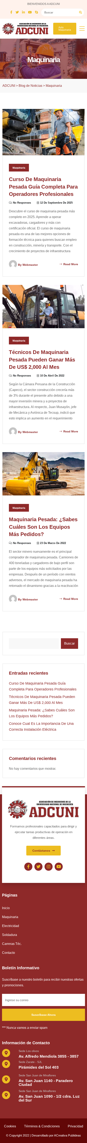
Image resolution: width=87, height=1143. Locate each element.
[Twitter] (38, 867)
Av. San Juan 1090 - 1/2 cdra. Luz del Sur (49, 1098)
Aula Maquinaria (64, 28)
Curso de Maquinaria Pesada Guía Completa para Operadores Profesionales (43, 186)
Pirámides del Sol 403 (39, 1067)
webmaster (30, 264)
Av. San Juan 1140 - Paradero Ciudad (46, 1083)
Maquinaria (19, 167)
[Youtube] (59, 867)
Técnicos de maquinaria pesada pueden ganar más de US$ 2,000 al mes (42, 359)
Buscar (69, 643)
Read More (70, 264)
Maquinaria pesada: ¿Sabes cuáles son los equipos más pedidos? (43, 526)
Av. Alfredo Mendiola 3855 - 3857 (49, 1056)
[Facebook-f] (28, 867)
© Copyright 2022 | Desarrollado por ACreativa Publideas (43, 1135)
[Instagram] (49, 867)
